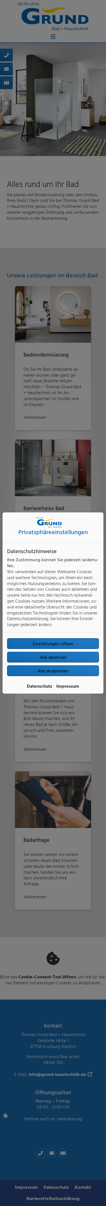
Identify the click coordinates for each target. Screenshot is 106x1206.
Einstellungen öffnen (53, 643)
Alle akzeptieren (53, 670)
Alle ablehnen (53, 657)
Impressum (67, 686)
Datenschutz (39, 686)
